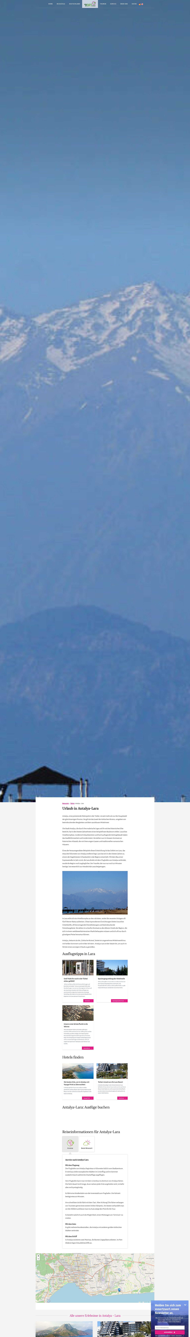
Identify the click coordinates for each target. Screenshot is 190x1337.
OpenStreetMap (147, 1302)
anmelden (168, 1332)
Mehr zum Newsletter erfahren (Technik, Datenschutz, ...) (169, 1335)
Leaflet (141, 1302)
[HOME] (90, 4)
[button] (119, 1290)
